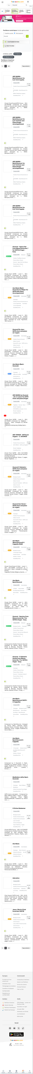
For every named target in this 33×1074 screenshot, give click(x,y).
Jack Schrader (16, 820)
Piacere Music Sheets (18, 260)
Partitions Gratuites (9, 1002)
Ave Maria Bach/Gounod (17, 581)
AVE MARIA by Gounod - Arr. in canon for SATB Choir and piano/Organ (20, 396)
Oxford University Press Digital (20, 789)
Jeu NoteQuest (21, 1014)
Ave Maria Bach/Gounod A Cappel (19, 750)
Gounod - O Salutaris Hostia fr (20, 674)
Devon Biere (24, 710)
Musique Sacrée (17, 477)
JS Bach (15, 588)
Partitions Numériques (10, 1007)
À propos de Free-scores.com (7, 980)
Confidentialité (6, 991)
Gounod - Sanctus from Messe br (20, 632)
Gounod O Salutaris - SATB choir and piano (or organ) (20, 468)
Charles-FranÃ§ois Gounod (19, 258)
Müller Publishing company (19, 93)
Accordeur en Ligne (22, 1006)
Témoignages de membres (9, 986)
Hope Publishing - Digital (18, 824)
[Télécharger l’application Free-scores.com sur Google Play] (16, 1034)
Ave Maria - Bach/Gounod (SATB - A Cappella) (20, 700)
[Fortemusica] (10, 1044)
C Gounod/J (16, 748)
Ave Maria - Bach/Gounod (19, 712)
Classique (15, 299)
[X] (18, 1028)
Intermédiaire (24, 296)
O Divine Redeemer (19, 808)
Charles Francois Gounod (19, 339)
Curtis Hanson (16, 921)
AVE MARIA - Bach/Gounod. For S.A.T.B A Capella (19, 78)
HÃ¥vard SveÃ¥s (17, 374)
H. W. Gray (15, 890)
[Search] (27, 36)
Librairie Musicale (8, 1005)
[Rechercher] (26, 5)
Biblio (16, 1072)
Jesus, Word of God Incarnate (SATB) (19, 910)
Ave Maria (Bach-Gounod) (18, 365)
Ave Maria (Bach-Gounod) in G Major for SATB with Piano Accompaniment (20, 290)
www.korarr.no (16, 376)
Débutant (23, 254)
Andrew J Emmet (17, 556)
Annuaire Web (20, 1009)
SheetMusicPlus (17, 95)
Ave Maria (25, 303)
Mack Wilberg (22, 785)
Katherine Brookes (17, 852)
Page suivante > (26, 66)
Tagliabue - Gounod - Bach (19, 405)
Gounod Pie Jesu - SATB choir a (20, 343)
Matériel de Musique (9, 1010)
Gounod (18, 54)
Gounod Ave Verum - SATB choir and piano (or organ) (20, 505)
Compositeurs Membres (23, 979)
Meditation (15, 787)
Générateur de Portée (22, 1011)
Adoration (16, 878)
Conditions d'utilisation (8, 988)
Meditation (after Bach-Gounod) (21, 778)
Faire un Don (20, 989)
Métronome (20, 1016)
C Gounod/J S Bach (17, 552)
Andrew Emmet (16, 554)
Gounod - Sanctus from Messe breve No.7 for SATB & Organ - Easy (21, 618)
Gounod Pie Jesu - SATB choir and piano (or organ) (20, 331)
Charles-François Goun (18, 628)
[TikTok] (23, 1028)
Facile (22, 369)
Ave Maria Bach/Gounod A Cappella (18, 739)
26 (8, 66)
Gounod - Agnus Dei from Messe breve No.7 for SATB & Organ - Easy (20, 249)
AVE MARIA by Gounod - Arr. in (20, 408)
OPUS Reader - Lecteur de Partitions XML (23, 1003)
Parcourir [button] (10, 1072)
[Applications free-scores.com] (2, 11)
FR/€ (30, 6)
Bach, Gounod (22, 850)
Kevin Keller (21, 588)
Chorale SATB (9, 57)
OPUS (23, 1072)
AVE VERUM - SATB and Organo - (20, 445)
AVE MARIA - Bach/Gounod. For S (20, 91)
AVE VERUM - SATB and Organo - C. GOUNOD (21, 435)
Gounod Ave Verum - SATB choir (20, 519)
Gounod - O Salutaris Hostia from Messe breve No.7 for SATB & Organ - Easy (20, 659)
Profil (30, 1072)
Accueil (3, 1072)
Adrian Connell (16, 341)
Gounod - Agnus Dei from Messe (20, 262)
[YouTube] (14, 1028)
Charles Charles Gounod (18, 816)
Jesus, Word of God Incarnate (19, 923)
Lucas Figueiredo (17, 303)
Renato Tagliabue (17, 407)
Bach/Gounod (16, 710)
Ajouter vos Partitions (22, 982)
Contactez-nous (6, 983)
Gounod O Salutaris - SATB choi (20, 483)
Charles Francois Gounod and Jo (20, 86)
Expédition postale (9, 33)
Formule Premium (21, 987)
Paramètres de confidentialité (6, 994)
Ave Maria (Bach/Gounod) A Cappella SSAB (18, 542)
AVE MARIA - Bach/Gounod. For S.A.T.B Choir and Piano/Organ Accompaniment (19, 120)
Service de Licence (22, 984)
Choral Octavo (16, 888)
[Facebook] (10, 1028)
